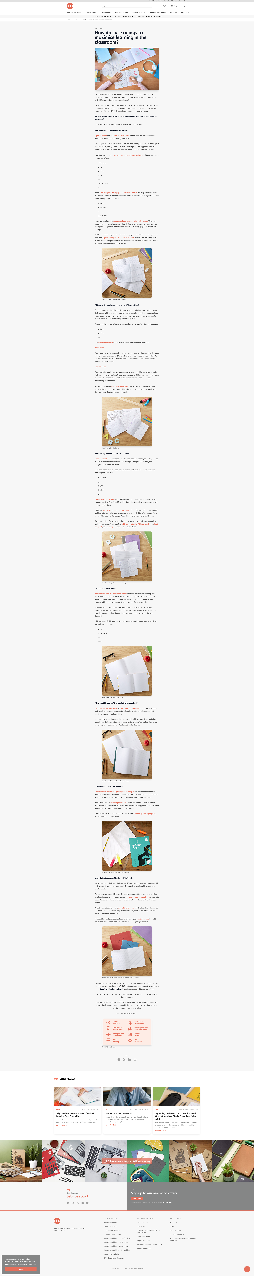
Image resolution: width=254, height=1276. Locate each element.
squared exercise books (120, 136)
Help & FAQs (152, 1)
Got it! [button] (21, 1269)
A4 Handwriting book (119, 386)
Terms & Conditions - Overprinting (116, 1246)
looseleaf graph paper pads (144, 813)
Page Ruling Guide (143, 1241)
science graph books (119, 803)
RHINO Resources (173, 1)
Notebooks (106, 12)
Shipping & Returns (110, 1226)
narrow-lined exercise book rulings (116, 510)
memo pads (111, 527)
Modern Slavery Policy (112, 1254)
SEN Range (173, 12)
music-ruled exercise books (139, 897)
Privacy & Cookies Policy (112, 1234)
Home (68, 19)
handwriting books (105, 342)
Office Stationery (121, 12)
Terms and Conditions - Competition (117, 1250)
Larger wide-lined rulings (104, 499)
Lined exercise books (103, 459)
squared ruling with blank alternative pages (130, 221)
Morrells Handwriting (158, 12)
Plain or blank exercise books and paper (111, 594)
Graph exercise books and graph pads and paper (114, 792)
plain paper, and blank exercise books (119, 238)
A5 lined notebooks (145, 524)
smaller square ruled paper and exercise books (118, 193)
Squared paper (101, 136)
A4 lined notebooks (129, 524)
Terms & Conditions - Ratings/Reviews (117, 1238)
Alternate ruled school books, (106, 708)
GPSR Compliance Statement (114, 1258)
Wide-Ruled (99, 348)
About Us (159, 1)
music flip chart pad (126, 908)
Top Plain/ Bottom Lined (130, 708)
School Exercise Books (73, 12)
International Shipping (112, 1230)
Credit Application (143, 1237)
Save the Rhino (183, 1)
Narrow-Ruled (100, 367)
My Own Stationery (177, 1234)
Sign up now (137, 1198)
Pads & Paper (91, 12)
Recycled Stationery (139, 12)
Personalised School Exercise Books (149, 1244)
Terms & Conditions (110, 1222)
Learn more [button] (32, 1264)
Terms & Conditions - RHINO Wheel (116, 1242)
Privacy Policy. (167, 1202)
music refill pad (143, 919)
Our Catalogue (142, 1222)
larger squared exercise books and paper (128, 155)
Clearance (185, 12)
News (165, 1)
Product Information (144, 1248)
